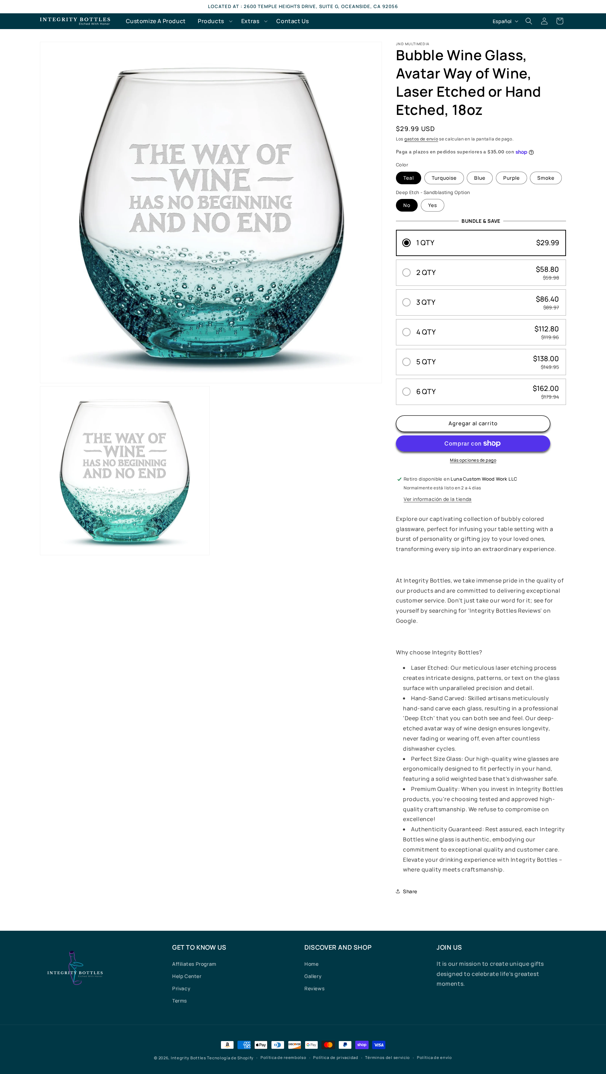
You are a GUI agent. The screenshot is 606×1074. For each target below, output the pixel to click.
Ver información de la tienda (438, 499)
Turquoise (444, 177)
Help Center (187, 976)
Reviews (314, 988)
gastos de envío (421, 139)
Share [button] (410, 891)
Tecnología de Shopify (230, 1057)
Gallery (313, 976)
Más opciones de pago (473, 460)
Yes (432, 205)
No (406, 205)
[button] (213, 21)
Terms (179, 1000)
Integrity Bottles (188, 1057)
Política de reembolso (284, 1057)
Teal (408, 177)
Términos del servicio (387, 1057)
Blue (479, 177)
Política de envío (434, 1057)
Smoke (545, 177)
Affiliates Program (194, 964)
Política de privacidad (335, 1057)
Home (311, 964)
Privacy (181, 988)
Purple (511, 177)
